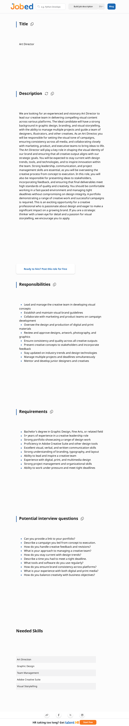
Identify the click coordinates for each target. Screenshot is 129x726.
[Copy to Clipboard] (46, 715)
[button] (83, 7)
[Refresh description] (45, 93)
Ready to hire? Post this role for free (45, 268)
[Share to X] (70, 715)
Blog (111, 6)
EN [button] (100, 6)
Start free (88, 722)
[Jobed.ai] (22, 6)
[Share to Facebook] (58, 715)
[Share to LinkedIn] (82, 715)
